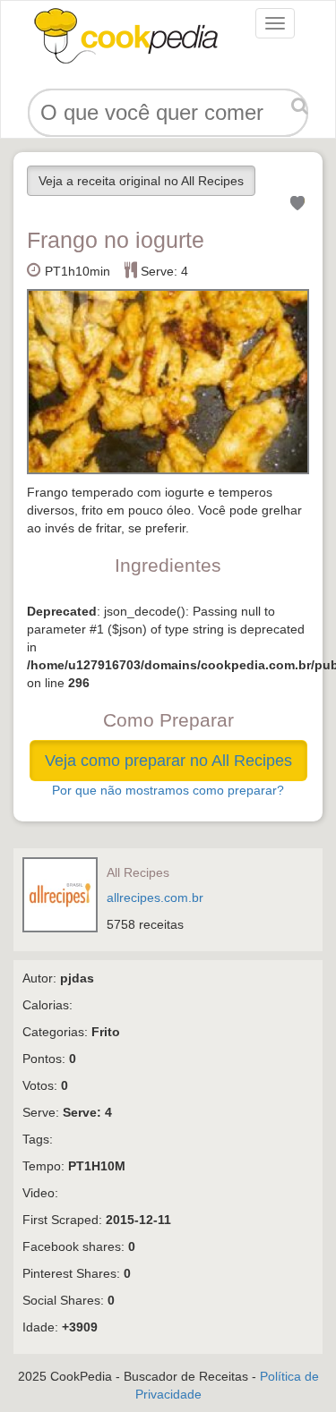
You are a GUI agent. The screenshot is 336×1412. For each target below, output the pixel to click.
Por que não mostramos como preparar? (168, 790)
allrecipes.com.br (155, 897)
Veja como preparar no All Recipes (168, 761)
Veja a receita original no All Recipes (141, 181)
